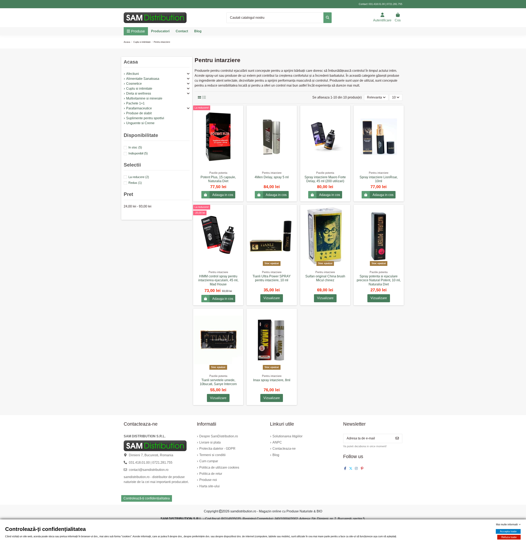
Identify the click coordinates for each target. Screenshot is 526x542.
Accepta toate (508, 531)
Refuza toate (509, 537)
